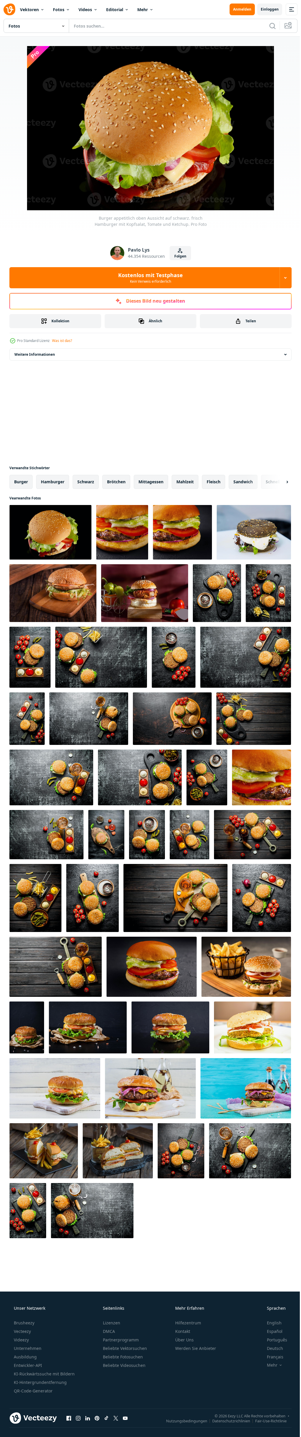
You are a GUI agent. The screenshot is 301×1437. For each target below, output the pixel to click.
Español (271, 1331)
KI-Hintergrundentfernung (39, 1382)
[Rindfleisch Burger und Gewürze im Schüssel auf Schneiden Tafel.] (181, 1150)
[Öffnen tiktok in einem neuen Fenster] (106, 1418)
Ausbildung (24, 1357)
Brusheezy (23, 1323)
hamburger (52, 481)
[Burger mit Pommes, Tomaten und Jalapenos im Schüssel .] (268, 593)
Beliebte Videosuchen (123, 1365)
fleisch (213, 481)
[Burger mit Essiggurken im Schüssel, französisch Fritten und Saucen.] (35, 898)
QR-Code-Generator (32, 1391)
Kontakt (182, 1331)
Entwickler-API (27, 1365)
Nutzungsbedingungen (182, 1420)
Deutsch (271, 1348)
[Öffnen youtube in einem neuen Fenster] (125, 1418)
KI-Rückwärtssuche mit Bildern (43, 1374)
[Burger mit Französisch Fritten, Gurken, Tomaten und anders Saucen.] (245, 657)
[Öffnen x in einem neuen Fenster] (115, 1418)
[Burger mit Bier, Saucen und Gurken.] (51, 777)
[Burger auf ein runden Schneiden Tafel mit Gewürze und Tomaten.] (172, 718)
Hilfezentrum (187, 1323)
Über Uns (184, 1340)
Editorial (114, 9)
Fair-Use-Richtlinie (266, 1420)
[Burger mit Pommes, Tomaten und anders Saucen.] (101, 657)
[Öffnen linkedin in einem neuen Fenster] (87, 1418)
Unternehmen (27, 1348)
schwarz (85, 481)
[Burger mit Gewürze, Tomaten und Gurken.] (147, 834)
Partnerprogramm (120, 1340)
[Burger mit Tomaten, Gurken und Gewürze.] (173, 657)
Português (273, 1340)
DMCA (108, 1331)
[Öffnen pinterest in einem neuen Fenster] (97, 1418)
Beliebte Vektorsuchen (124, 1348)
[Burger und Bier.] (250, 1150)
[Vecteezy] (9, 9)
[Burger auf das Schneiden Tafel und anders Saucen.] (27, 1210)
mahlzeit (185, 481)
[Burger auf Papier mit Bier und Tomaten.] (175, 898)
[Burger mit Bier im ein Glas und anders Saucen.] (55, 967)
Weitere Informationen (34, 354)
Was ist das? (62, 340)
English (270, 1323)
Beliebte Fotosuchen (122, 1357)
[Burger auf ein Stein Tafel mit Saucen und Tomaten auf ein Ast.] (30, 657)
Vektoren (29, 9)
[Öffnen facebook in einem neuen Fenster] (68, 1418)
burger (21, 481)
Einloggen (265, 9)
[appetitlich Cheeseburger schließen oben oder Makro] (261, 777)
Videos (85, 9)
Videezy (20, 1340)
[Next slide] (277, 482)
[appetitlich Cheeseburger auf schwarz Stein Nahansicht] (122, 532)
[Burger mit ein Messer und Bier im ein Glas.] (88, 718)
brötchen (116, 481)
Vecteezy (21, 1331)
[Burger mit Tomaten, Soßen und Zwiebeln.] (261, 898)
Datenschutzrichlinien (227, 1420)
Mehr (142, 9)
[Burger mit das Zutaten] (106, 834)
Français (271, 1357)
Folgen (178, 256)
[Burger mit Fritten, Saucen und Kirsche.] (253, 718)
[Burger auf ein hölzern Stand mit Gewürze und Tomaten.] (92, 898)
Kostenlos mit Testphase (148, 278)
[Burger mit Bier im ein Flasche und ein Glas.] (252, 834)
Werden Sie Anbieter (195, 1348)
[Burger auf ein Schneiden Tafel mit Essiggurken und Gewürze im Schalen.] (206, 777)
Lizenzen (111, 1323)
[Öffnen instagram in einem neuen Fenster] (78, 1418)
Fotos (58, 9)
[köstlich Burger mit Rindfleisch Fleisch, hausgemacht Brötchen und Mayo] (150, 1088)
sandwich (243, 481)
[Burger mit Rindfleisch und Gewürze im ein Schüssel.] (217, 593)
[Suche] (268, 25)
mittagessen (150, 481)
